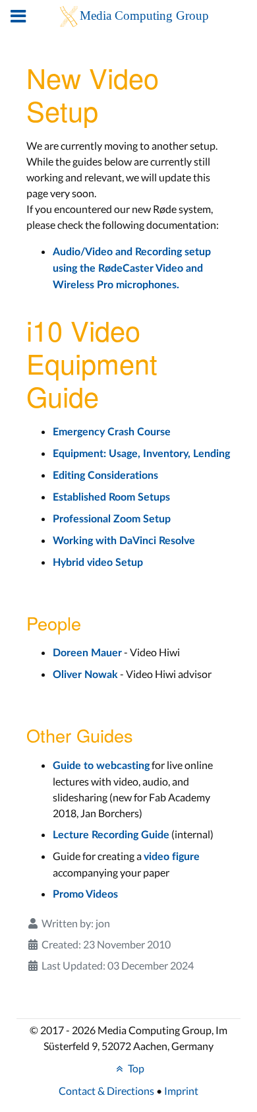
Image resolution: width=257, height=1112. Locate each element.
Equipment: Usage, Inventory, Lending (141, 453)
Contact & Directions (106, 1090)
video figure (172, 856)
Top (135, 1068)
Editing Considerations (105, 475)
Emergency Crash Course (112, 432)
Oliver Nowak (85, 674)
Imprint (181, 1090)
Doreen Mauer (87, 653)
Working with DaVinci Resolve (124, 541)
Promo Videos (85, 894)
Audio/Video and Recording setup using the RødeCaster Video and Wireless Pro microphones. (132, 268)
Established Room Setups (111, 497)
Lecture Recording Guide (111, 835)
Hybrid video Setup (98, 562)
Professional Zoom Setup (112, 519)
